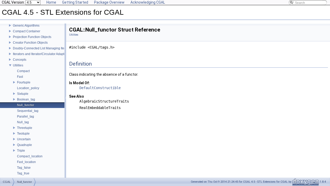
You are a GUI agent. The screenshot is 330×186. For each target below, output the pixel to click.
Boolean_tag (26, 99)
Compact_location (30, 156)
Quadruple (24, 145)
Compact (23, 71)
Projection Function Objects (32, 37)
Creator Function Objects (30, 42)
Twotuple (23, 133)
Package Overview (109, 2)
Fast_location (26, 162)
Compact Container (26, 31)
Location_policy (28, 88)
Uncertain (24, 139)
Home (51, 2)
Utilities (18, 65)
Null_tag (23, 122)
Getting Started (75, 2)
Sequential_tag (27, 111)
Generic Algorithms (26, 25)
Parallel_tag (25, 116)
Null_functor (25, 105)
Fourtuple (23, 82)
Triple (21, 150)
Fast (20, 77)
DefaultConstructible (100, 88)
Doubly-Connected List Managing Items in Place (46, 48)
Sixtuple (22, 94)
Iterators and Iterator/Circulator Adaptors (41, 54)
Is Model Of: (79, 83)
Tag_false (24, 167)
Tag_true (23, 173)
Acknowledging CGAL (147, 2)
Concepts (19, 59)
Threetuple (24, 128)
